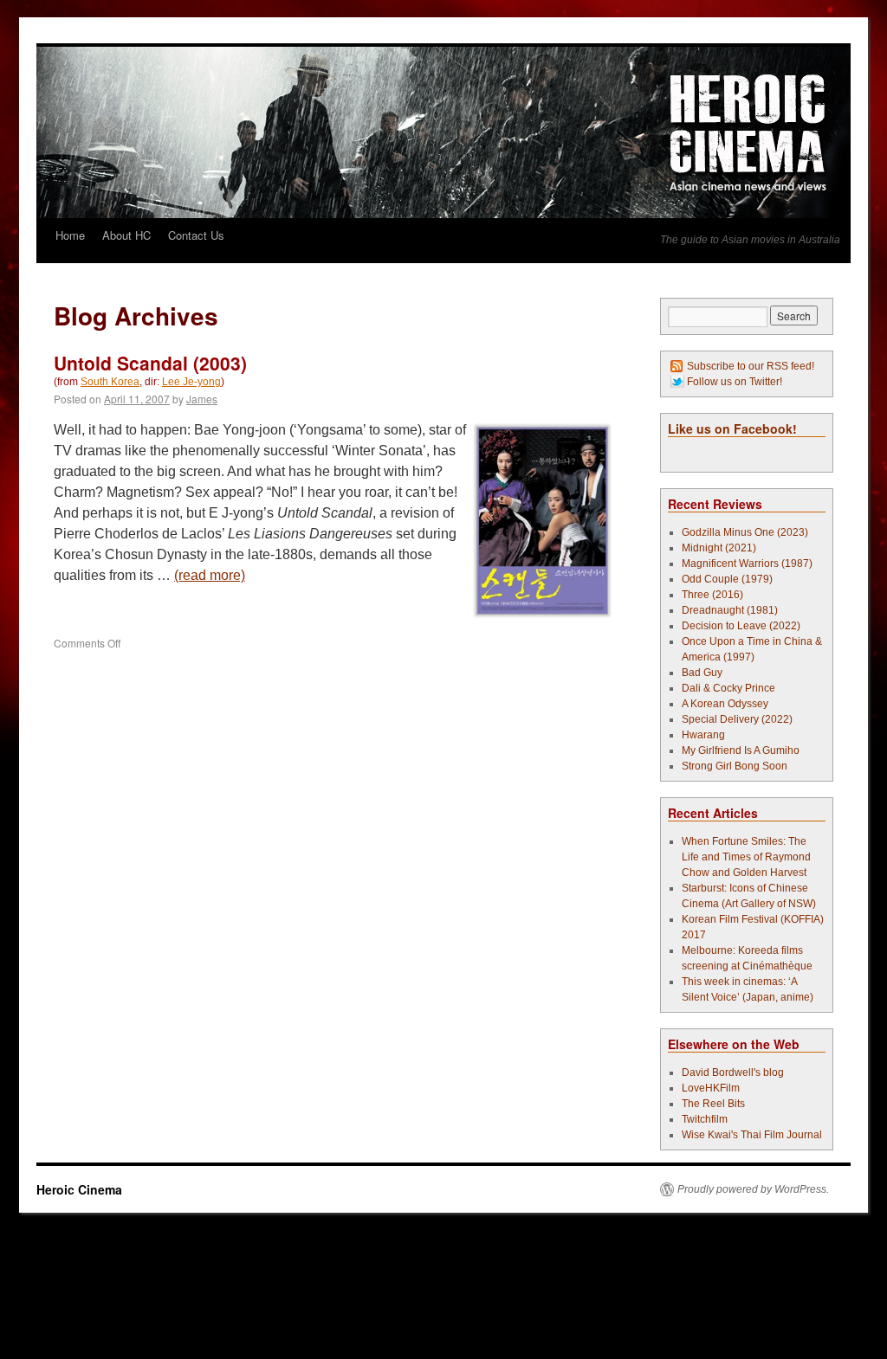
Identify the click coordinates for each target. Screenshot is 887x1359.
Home (70, 235)
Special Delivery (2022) (737, 719)
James (201, 398)
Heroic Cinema (79, 1189)
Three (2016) (712, 595)
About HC (126, 235)
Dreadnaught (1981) (730, 610)
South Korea (110, 382)
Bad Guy (702, 673)
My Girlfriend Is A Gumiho (741, 750)
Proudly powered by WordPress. (753, 1189)
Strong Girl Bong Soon (734, 766)
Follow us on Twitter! (734, 382)
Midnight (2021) (719, 548)
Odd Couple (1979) (727, 579)
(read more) (209, 575)
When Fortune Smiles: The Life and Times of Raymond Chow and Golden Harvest (746, 857)
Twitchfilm (705, 1119)
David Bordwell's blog (733, 1072)
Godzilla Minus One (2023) (745, 532)
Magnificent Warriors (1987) (747, 563)
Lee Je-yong (191, 382)
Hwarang (703, 735)
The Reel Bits (713, 1104)
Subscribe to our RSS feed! (750, 366)
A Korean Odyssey (725, 704)
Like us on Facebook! (732, 428)
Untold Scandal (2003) (150, 363)
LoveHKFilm (711, 1088)
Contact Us (196, 235)
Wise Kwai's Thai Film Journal (752, 1135)
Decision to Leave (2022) (741, 626)
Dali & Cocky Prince (728, 688)
